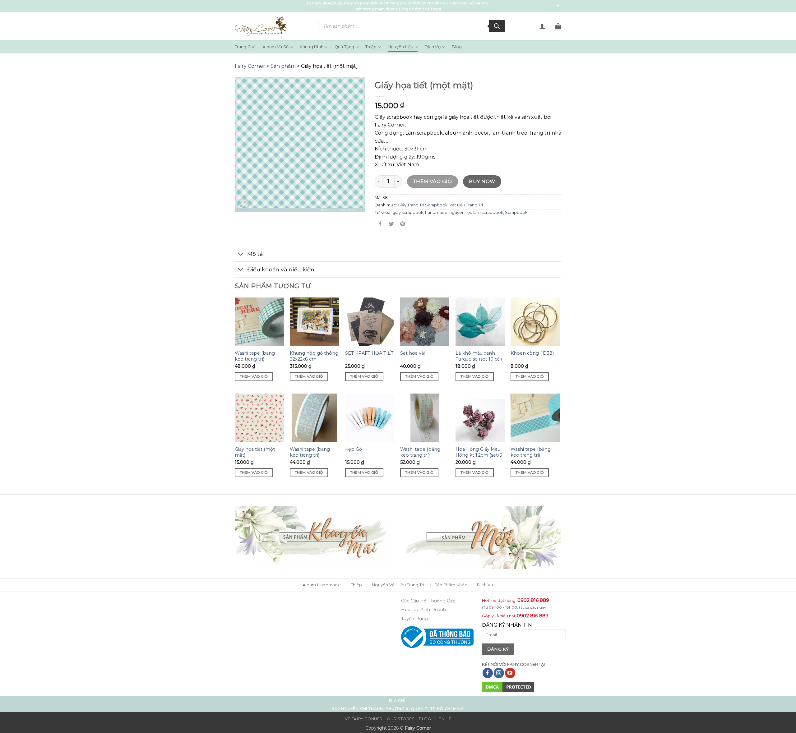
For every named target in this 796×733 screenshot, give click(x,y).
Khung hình (312, 46)
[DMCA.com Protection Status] (508, 686)
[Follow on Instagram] (499, 673)
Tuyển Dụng (414, 618)
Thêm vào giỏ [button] (254, 376)
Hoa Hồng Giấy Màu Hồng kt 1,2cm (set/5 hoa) (479, 454)
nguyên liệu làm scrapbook (476, 212)
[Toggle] (241, 254)
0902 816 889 (533, 600)
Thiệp (371, 46)
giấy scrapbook (407, 212)
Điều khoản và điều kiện (280, 269)
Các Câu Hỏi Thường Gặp (428, 601)
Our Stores (400, 719)
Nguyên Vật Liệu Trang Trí (398, 585)
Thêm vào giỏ (432, 181)
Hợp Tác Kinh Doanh (423, 609)
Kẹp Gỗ (353, 449)
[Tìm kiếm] (497, 26)
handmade (436, 212)
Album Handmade (322, 585)
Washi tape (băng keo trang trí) (255, 356)
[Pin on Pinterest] (403, 224)
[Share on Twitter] (391, 224)
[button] (542, 26)
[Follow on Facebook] (558, 6)
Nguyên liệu (401, 46)
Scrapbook (516, 212)
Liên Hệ (443, 719)
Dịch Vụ (432, 46)
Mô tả (255, 254)
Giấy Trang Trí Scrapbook (422, 205)
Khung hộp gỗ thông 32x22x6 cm (314, 356)
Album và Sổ (275, 46)
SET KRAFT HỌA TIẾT (369, 353)
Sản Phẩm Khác (450, 585)
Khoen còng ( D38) (532, 353)
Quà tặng (344, 46)
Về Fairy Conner (364, 719)
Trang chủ (245, 46)
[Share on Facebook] (380, 224)
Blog (457, 46)
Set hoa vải (412, 353)
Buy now (482, 181)
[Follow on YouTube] (510, 673)
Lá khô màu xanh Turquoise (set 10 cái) (479, 356)
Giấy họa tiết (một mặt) (255, 452)
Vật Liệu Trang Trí (466, 205)
